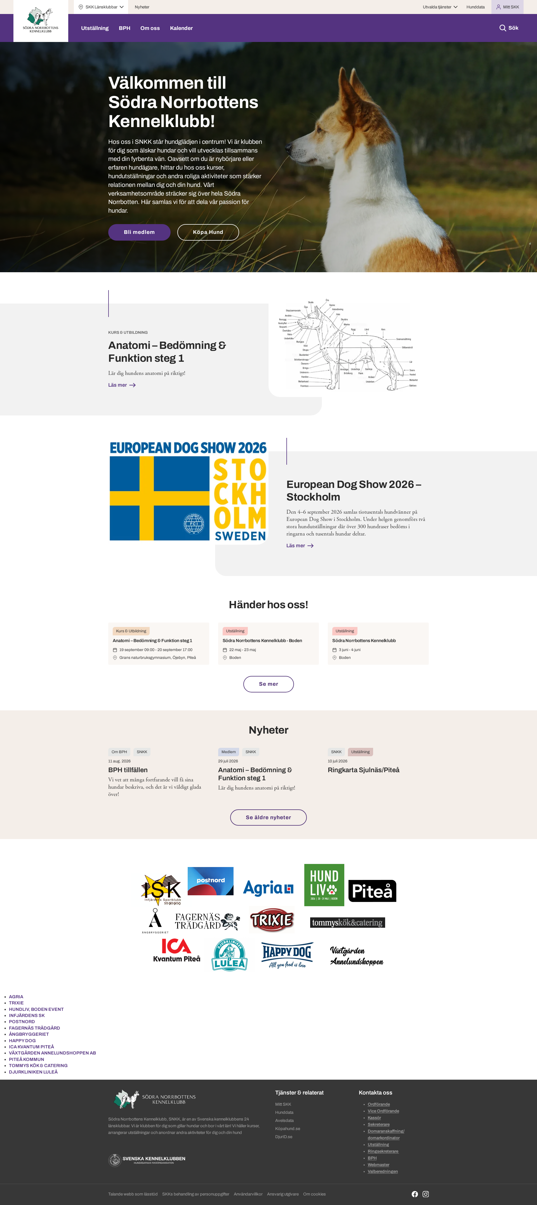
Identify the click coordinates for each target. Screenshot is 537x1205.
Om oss (150, 28)
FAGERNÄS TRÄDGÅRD (34, 1028)
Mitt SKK (283, 1104)
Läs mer (118, 385)
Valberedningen (383, 1171)
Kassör (374, 1117)
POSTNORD (22, 1021)
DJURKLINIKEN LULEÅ (33, 1072)
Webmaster (378, 1164)
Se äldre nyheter (268, 817)
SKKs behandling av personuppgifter (195, 1194)
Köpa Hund (208, 232)
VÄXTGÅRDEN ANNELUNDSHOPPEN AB (52, 1053)
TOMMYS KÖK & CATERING (38, 1065)
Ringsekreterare (383, 1151)
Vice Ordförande (383, 1111)
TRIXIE (16, 1002)
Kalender (181, 28)
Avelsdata (284, 1120)
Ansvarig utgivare (283, 1194)
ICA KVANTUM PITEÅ (31, 1046)
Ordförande (379, 1104)
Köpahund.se (287, 1128)
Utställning (95, 28)
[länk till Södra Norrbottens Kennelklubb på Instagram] (425, 1194)
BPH (124, 28)
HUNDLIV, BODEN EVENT (36, 1009)
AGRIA (16, 996)
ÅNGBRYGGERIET (29, 1034)
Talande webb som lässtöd (133, 1194)
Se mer (268, 684)
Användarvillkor (248, 1194)
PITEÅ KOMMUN (26, 1059)
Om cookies (314, 1194)
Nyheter (142, 7)
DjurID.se (283, 1136)
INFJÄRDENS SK (27, 1015)
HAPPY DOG (22, 1040)
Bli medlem (139, 232)
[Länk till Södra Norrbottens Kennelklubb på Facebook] (414, 1194)
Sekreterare (379, 1124)
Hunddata (476, 7)
